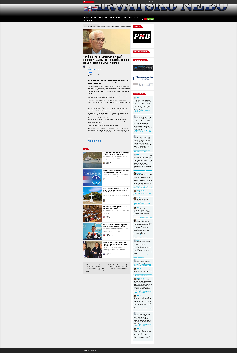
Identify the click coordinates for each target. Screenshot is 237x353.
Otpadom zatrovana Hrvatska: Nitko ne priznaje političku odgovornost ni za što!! (116, 171)
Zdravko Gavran (140, 190)
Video (135, 17)
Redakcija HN (88, 65)
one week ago (143, 151)
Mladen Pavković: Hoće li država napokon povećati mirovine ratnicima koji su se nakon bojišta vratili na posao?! (141, 236)
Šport (129, 17)
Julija (137, 97)
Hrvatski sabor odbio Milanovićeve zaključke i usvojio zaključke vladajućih (115, 207)
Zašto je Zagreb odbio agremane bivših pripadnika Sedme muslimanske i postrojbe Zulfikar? (141, 256)
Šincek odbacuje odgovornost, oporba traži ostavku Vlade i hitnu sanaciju (142, 193)
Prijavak (89, 20)
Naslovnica (86, 17)
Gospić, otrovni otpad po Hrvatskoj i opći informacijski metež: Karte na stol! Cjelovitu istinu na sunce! (141, 150)
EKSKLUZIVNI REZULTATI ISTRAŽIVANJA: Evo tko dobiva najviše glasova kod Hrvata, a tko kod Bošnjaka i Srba (115, 244)
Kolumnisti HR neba (103, 17)
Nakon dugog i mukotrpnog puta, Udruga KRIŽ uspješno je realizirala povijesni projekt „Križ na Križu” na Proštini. (115, 190)
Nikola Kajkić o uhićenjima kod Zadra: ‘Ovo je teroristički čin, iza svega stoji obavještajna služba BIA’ (142, 111)
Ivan (106, 178)
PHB (95, 17)
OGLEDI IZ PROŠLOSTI (121, 17)
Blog (85, 20)
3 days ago (141, 112)
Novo (92, 17)
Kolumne (112, 17)
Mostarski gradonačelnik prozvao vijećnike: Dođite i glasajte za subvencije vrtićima (115, 225)
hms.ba (89, 138)
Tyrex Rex (138, 173)
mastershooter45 (140, 220)
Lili (106, 199)
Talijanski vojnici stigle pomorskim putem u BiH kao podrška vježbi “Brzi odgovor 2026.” (116, 153)
